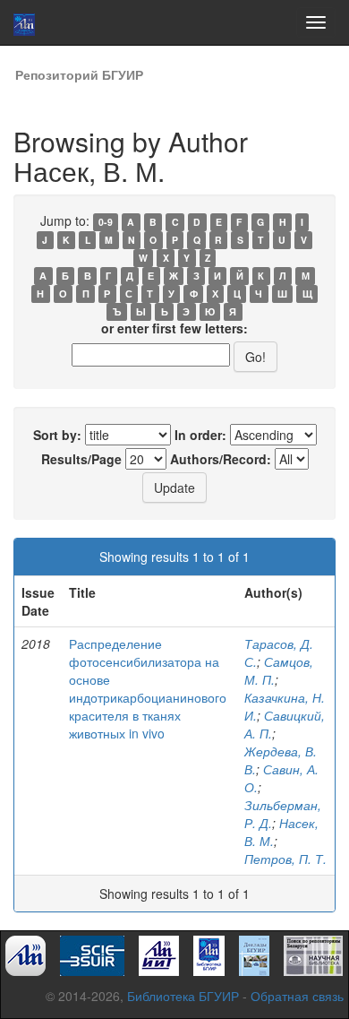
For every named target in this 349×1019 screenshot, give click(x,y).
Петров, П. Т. (285, 859)
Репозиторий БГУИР (79, 74)
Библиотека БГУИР (183, 996)
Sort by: (57, 435)
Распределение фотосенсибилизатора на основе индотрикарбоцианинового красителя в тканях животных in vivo (147, 688)
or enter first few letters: (174, 328)
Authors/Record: (220, 459)
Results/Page (81, 459)
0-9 (105, 222)
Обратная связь (297, 996)
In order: (200, 435)
